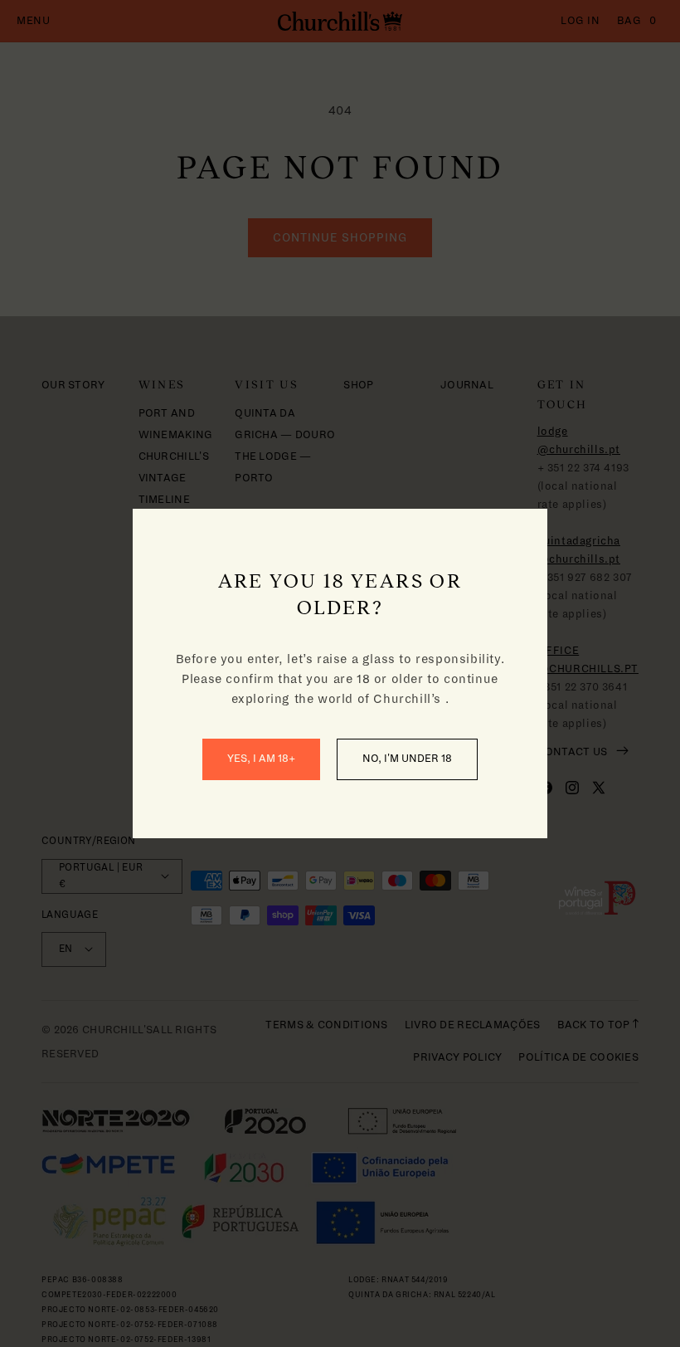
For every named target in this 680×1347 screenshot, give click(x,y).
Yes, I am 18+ (261, 758)
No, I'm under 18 (407, 758)
